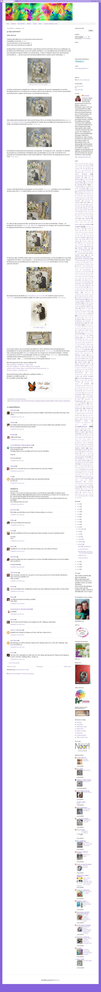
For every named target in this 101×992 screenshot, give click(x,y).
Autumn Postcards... (86, 759)
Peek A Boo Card (88, 392)
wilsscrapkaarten (82, 807)
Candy (85, 202)
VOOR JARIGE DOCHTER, (87, 809)
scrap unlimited (81, 424)
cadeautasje (87, 200)
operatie (86, 383)
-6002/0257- (10, 297)
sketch (83, 434)
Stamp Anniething (87, 444)
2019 (78, 514)
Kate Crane (86, 312)
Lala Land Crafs (81, 335)
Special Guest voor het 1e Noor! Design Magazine (85, 552)
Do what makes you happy (87, 892)
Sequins (89, 428)
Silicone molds (54, 401)
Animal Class (87, 176)
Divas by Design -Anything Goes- (17, 370)
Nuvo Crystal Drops (82, 380)
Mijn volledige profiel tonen (83, 157)
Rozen (81, 417)
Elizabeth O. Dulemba (82, 266)
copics (78, 226)
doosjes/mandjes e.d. (87, 250)
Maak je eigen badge (79, 89)
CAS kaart (82, 206)
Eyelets (84, 273)
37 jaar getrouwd (83, 558)
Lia (11, 476)
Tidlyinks (87, 462)
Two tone (77, 469)
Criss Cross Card (79, 234)
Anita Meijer (14, 572)
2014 (78, 527)
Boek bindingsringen (88, 193)
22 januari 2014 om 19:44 (17, 514)
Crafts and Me (79, 230)
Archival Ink (79, 177)
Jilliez (85, 303)
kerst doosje (80, 315)
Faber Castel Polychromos (81, 274)
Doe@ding (80, 724)
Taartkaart (77, 455)
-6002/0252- (47, 189)
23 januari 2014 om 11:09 (17, 591)
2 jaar (84, 163)
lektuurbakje (78, 339)
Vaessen (77, 473)
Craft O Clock (81, 228)
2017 (78, 519)
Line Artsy (82, 346)
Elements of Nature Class (86, 264)
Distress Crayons (79, 246)
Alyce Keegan (81, 174)
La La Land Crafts (89, 333)
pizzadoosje (87, 399)
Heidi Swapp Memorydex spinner (84, 296)
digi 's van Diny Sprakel (86, 242)
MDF (89, 357)
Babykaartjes (86, 781)
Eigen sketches (21, 23)
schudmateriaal (87, 422)
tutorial (85, 466)
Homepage (40, 666)
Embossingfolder (87, 269)
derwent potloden (80, 237)
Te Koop (35, 23)
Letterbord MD (88, 340)
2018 (78, 516)
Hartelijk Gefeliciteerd (84, 546)
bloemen (77, 190)
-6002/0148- (27, 225)
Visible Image (79, 480)
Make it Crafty (87, 351)
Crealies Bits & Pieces (80, 232)
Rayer (80, 413)
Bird (90, 188)
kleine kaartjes (87, 326)
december (81, 529)
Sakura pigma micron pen (83, 419)
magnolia (86, 349)
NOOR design (30, 401)
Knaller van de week (86, 332)
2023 (78, 504)
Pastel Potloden (78, 392)
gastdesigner (87, 282)
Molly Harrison (87, 364)
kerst (91, 314)
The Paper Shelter (80, 460)
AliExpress (78, 172)
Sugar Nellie (80, 959)
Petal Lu (86, 397)
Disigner (89, 244)
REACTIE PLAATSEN (88, 413)
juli (79, 531)
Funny (78, 803)
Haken (40, 23)
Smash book (88, 435)
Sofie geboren (87, 770)
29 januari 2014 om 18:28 (17, 635)
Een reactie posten (14, 663)
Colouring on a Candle (81, 216)
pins (79, 399)
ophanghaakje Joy (79, 385)
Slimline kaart (78, 435)
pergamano (78, 394)
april (79, 536)
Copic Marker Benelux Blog (82, 220)
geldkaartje (88, 285)
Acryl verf (88, 165)
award (91, 183)
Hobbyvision (80, 729)
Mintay (91, 360)
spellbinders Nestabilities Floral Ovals (84, 441)
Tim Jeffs (83, 464)
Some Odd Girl (84, 437)
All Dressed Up (87, 172)
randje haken (87, 410)
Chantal (12, 466)
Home (8, 23)
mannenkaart (87, 353)
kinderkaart (80, 323)
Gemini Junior (82, 289)
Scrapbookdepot (81, 735)
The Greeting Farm (87, 458)
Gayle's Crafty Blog (16, 630)
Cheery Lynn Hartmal (81, 209)
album (89, 168)
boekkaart (88, 195)
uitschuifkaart (78, 471)
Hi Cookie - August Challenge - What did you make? (87, 918)
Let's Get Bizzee (79, 340)
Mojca (12, 619)
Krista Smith (78, 333)
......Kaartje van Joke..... (83, 818)
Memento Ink (78, 358)
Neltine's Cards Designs (84, 780)
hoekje (21, 191)
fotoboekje (79, 282)
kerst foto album (89, 315)
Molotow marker (80, 365)
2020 (78, 511)
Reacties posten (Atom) (22, 669)
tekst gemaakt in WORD (82, 457)
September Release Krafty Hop (87, 904)
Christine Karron (87, 211)
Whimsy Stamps (86, 487)
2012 (78, 564)
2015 (78, 524)
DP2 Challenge (81, 841)
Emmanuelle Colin (79, 271)
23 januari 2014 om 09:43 (17, 567)
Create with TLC (81, 758)
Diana (12, 597)
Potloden (83, 403)
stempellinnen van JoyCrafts (36, 295)
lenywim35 (13, 510)
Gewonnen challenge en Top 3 (51, 23)
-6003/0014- (54, 355)
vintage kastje (85, 476)
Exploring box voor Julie (87, 820)
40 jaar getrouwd (83, 549)
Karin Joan (85, 310)
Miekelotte (80, 733)
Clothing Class (79, 215)
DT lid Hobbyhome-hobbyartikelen (84, 256)
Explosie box (78, 273)
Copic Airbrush (85, 218)
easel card (23, 401)
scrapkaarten (37, 401)
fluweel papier (90, 280)
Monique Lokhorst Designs (82, 852)
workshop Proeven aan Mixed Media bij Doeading (87, 952)
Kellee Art (77, 313)
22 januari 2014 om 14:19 (17, 439)
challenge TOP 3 (87, 208)
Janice (12, 546)
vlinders (36, 225)
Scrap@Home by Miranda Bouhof (20, 609)
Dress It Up (81, 251)
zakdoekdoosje (78, 494)
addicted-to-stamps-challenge (83, 876)
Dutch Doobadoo (15, 401)
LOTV (89, 348)
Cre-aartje (80, 769)
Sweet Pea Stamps (86, 453)
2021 (78, 509)
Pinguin (91, 397)
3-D (89, 163)
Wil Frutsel (13, 410)
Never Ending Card (86, 371)
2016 (78, 521)
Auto (87, 183)
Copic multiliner (86, 224)
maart (80, 539)
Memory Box (87, 358)
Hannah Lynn (87, 294)
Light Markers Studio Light (81, 342)
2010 (78, 569)
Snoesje (77, 437)
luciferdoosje (78, 349)
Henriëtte (13, 557)
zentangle (77, 497)
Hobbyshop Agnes (82, 726)
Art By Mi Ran (87, 179)
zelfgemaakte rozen (86, 496)
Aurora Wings (79, 183)
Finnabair (83, 280)
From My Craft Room (83, 937)
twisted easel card (87, 467)
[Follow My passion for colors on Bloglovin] (79, 62)
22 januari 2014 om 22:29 (17, 541)
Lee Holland (87, 337)
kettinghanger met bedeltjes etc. (84, 321)
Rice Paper (79, 415)
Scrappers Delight (79, 428)
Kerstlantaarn (88, 319)
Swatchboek (84, 450)
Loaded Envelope (80, 348)
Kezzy (12, 652)
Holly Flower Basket (86, 855)
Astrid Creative (81, 802)
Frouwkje (86, 96)
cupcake (81, 235)
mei (79, 534)
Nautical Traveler (85, 866)
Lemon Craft (88, 339)
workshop (77, 490)
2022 (78, 506)
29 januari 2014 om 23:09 (17, 647)
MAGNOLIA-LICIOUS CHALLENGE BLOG (83, 912)
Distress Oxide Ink (84, 248)
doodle (76, 249)
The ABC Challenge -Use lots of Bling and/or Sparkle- (24, 366)
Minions (85, 360)
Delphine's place (82, 901)
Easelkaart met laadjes (80, 262)
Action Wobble (78, 167)
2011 (78, 566)
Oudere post (67, 666)
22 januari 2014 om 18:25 (17, 504)
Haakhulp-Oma (82, 290)
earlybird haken (79, 260)
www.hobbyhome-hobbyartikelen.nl (21, 445)
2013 (78, 561)
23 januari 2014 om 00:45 (17, 551)
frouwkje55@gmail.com (81, 68)
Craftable (89, 228)
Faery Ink (88, 276)
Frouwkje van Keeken (79, 86)
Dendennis (88, 235)
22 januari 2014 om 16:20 (17, 471)
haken (77, 292)
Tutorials (29, 23)
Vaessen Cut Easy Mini (86, 472)
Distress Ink (89, 246)
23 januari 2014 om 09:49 (17, 581)
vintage (60, 401)
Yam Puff (84, 490)
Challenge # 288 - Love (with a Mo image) (87, 843)
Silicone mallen (46, 401)
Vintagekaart (66, 401)
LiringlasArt (89, 346)
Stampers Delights (87, 446)
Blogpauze (78, 193)
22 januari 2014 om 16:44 (17, 483)
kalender (77, 310)
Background (81, 185)
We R (87, 485)
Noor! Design (81, 830)
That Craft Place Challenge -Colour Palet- (20, 364)
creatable (89, 232)
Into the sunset (87, 792)
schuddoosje (78, 422)
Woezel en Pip (87, 488)
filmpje (77, 280)
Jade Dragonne (80, 299)
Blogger (57, 980)
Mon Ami (89, 365)
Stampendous (78, 446)
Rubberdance (88, 417)
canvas (84, 204)
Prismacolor (78, 408)
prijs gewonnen (87, 406)
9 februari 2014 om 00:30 (17, 659)
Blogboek (80, 192)
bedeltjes (79, 722)
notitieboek (90, 378)
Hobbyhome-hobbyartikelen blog (85, 297)
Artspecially (88, 181)
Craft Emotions (89, 227)
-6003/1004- (14, 156)
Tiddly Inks (81, 462)
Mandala (77, 353)
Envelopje (88, 271)
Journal (90, 303)
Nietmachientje (79, 372)
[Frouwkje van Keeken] (75, 88)
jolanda (12, 434)
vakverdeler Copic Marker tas (83, 474)
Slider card (89, 433)
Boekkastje (77, 197)
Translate (88, 38)
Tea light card (88, 455)
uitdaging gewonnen (86, 469)
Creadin (79, 948)
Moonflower (78, 367)
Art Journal (78, 181)
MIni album (78, 360)
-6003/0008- (36, 356)
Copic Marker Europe (83, 791)
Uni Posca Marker (87, 471)
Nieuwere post (11, 666)
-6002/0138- (62, 297)
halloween (87, 292)
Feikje (12, 520)
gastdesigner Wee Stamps (82, 283)
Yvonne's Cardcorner (83, 890)
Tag (83, 455)
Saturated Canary (81, 420)
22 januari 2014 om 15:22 (17, 460)
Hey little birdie (87, 960)
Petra (12, 530)
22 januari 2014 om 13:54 (17, 429)
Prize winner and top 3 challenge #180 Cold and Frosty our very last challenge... (84, 882)
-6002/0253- (37, 124)
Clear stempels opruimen (87, 213)
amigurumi (78, 176)
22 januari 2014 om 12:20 (17, 417)
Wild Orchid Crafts (82, 737)
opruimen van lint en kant (87, 387)
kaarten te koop (86, 308)
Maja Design (78, 351)
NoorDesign (81, 378)
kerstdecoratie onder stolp (84, 317)
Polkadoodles (79, 401)
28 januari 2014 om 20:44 (17, 624)
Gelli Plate (83, 287)
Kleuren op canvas (79, 328)
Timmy (88, 464)
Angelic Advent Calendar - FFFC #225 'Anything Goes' (87, 941)
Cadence (77, 202)
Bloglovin (13, 23)
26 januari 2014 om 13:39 (17, 614)
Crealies (89, 230)
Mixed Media (82, 362)
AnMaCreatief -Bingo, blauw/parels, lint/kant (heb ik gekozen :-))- (28, 368)
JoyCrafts (86, 305)
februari (80, 542)
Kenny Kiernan (84, 313)
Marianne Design (80, 355)
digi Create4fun (79, 244)
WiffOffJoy (77, 488)
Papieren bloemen (87, 390)
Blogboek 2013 (82, 555)
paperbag (77, 390)
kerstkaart (78, 319)
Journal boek (78, 305)
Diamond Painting (86, 241)
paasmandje (80, 389)
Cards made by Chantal (84, 925)
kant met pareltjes (44, 262)
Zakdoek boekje (86, 492)
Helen (12, 586)
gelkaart (77, 287)
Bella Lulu (85, 186)
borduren (85, 197)
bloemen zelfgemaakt (87, 190)
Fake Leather (78, 278)
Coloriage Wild (88, 215)
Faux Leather (87, 278)
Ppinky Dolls (84, 404)
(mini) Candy (78, 163)
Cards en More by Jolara (84, 864)
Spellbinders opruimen (82, 442)
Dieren (76, 243)
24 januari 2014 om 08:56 (17, 603)
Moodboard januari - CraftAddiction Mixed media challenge (87, 930)
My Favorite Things (83, 369)
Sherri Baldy (79, 430)
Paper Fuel (88, 389)
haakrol (90, 290)
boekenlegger (80, 195)
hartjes (27, 353)
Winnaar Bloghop (85, 831)
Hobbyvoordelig (81, 731)
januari (80, 544)
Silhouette (89, 430)
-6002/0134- (49, 351)
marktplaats (83, 356)
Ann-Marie (13, 640)
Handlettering (78, 294)
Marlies (12, 422)
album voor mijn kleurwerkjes (83, 170)
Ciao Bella (77, 213)
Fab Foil (90, 273)
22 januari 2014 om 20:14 (17, 525)
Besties (83, 188)
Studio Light (80, 448)
